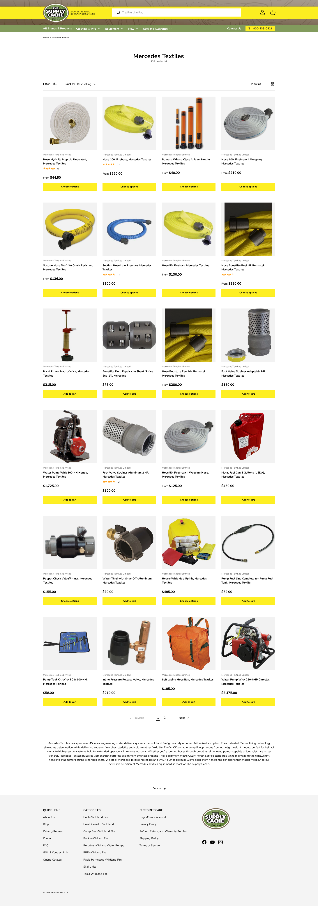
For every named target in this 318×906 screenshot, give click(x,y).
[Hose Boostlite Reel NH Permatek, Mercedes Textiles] (188, 335)
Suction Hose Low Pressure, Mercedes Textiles (127, 268)
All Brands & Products (57, 28)
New (131, 29)
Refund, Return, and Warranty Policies (163, 831)
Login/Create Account (152, 817)
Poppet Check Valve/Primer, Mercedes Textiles (67, 581)
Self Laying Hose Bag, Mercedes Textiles (187, 679)
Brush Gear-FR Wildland (98, 824)
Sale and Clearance (155, 29)
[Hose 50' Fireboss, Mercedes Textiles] (188, 229)
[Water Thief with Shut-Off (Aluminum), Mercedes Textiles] (129, 542)
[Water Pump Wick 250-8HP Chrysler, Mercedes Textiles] (248, 643)
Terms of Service (149, 845)
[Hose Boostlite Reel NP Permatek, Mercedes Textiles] (248, 229)
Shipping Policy (149, 838)
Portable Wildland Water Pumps (103, 845)
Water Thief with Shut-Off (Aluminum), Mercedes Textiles (128, 581)
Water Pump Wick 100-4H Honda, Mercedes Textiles (65, 475)
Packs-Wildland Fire (95, 838)
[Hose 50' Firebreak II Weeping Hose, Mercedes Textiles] (188, 436)
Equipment (112, 29)
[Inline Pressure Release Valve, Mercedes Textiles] (129, 643)
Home (46, 38)
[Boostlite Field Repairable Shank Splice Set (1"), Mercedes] (129, 335)
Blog (46, 824)
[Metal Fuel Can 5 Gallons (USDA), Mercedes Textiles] (248, 436)
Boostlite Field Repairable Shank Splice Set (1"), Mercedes (128, 373)
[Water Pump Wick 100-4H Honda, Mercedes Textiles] (70, 436)
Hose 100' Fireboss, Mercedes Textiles (127, 159)
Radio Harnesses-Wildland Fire (102, 859)
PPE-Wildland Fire (94, 852)
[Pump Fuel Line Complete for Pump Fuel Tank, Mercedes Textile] (248, 542)
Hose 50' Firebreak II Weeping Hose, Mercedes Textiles (185, 475)
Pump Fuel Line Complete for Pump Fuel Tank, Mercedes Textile (247, 581)
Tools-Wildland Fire (95, 874)
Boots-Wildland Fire (95, 817)
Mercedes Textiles (60, 38)
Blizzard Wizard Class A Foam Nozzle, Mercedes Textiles (186, 162)
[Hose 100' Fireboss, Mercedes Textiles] (129, 123)
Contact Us (234, 28)
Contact (47, 838)
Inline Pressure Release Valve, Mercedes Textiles (128, 682)
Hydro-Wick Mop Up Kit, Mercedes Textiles (184, 581)
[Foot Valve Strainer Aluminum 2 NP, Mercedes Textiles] (129, 436)
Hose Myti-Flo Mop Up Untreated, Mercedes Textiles (65, 162)
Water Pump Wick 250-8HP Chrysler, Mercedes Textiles (245, 682)
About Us (49, 817)
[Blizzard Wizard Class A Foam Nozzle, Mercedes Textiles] (188, 123)
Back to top (159, 788)
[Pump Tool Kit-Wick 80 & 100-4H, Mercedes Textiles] (70, 643)
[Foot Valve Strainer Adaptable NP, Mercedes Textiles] (248, 335)
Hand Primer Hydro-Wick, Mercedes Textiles (66, 373)
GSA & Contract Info (55, 852)
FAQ (46, 845)
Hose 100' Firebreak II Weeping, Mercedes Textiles (241, 162)
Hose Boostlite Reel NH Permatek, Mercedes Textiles (184, 373)
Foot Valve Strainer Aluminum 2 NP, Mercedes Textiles (126, 475)
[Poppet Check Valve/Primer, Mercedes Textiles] (70, 542)
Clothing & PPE (86, 29)
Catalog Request (53, 831)
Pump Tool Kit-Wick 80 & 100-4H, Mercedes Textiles (65, 682)
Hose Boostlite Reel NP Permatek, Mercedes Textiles (243, 268)
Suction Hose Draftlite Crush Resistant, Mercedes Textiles (68, 268)
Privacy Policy (148, 824)
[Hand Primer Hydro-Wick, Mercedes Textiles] (70, 335)
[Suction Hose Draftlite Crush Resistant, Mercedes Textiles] (70, 229)
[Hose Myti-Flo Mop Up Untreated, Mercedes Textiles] (70, 123)
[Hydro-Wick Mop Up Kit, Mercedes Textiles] (188, 542)
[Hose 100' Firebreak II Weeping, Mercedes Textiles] (248, 123)
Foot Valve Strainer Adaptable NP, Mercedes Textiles (243, 373)
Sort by (70, 84)
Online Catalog (52, 859)
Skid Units (89, 866)
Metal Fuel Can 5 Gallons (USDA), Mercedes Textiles (243, 475)
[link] (136, 718)
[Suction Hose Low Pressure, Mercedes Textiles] (129, 229)
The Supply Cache (59, 892)
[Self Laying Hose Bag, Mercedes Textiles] (188, 643)
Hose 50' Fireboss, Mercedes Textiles (185, 265)
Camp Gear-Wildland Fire (99, 831)
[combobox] (176, 12)
